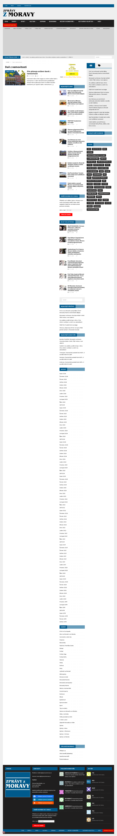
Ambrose (62, 362)
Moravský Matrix (10, 25)
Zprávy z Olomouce (65, 731)
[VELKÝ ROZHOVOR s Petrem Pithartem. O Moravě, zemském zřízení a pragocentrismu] (63, 227)
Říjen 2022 (62, 505)
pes (93, 811)
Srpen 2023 (63, 476)
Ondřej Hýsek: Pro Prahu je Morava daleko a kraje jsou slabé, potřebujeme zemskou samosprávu (76, 251)
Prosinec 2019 (63, 602)
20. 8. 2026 (71, 116)
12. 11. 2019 (71, 292)
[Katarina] (61, 801)
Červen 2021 (63, 550)
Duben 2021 (63, 556)
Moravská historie (64, 680)
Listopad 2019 (63, 605)
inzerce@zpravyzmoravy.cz (44, 776)
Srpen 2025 (63, 408)
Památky (90, 187)
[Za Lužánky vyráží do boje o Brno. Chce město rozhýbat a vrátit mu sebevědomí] (63, 112)
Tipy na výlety (63, 708)
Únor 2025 (62, 425)
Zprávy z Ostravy (64, 734)
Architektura (97, 149)
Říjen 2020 (62, 573)
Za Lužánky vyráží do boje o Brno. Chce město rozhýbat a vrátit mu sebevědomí (76, 112)
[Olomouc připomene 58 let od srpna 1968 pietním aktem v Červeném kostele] (63, 131)
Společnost (73, 28)
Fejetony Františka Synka (66, 646)
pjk (93, 773)
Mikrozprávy (106, 28)
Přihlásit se (63, 751)
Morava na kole (48, 28)
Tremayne (62, 353)
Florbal (61, 648)
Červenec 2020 (64, 582)
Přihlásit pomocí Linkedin (45, 800)
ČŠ (93, 796)
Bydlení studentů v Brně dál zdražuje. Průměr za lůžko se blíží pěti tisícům (76, 164)
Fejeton (103, 158)
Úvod (6, 21)
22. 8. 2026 (71, 96)
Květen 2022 (63, 519)
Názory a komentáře (67, 21)
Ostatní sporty (64, 691)
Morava (90, 184)
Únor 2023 (62, 493)
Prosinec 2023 (63, 465)
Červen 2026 (63, 379)
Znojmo (105, 200)
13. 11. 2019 (71, 269)
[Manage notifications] (3, 832)
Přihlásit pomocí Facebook (45, 796)
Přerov (108, 187)
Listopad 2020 (64, 570)
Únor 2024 (62, 459)
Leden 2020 (63, 599)
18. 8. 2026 (71, 146)
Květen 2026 (63, 382)
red (37, 76)
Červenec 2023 (64, 479)
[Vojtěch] (61, 784)
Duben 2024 (63, 453)
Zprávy (14, 21)
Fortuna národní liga (104, 162)
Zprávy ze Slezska (64, 737)
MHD (104, 181)
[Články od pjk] (89, 775)
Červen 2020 (63, 585)
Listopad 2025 (64, 399)
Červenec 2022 (64, 513)
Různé (98, 28)
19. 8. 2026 (71, 134)
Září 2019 (62, 610)
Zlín (99, 200)
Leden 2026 (63, 394)
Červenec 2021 (64, 548)
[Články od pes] (89, 813)
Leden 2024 (63, 462)
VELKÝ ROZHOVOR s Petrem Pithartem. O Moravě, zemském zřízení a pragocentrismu (76, 228)
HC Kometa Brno (103, 168)
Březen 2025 (63, 422)
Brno (104, 149)
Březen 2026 (63, 388)
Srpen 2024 (63, 442)
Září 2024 (62, 439)
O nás (6, 5)
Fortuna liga (91, 162)
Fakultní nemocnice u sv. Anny (96, 155)
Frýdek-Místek (92, 168)
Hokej (61, 663)
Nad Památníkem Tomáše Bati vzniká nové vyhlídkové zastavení (76, 174)
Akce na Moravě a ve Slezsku (68, 634)
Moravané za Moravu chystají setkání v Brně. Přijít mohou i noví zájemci (76, 102)
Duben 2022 (63, 522)
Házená (62, 660)
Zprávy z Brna (63, 728)
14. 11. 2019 (71, 256)
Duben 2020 (63, 590)
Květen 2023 (63, 485)
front (107, 165)
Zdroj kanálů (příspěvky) (66, 753)
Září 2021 (62, 542)
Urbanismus (91, 197)
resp (93, 788)
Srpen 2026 (63, 374)
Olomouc (97, 184)
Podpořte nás (27, 5)
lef (93, 819)
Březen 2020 (63, 593)
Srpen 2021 (63, 545)
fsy (93, 803)
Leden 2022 (63, 530)
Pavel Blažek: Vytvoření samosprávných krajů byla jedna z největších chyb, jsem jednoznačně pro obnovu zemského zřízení (76, 264)
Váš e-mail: (63, 210)
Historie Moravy (92, 171)
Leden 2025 (63, 428)
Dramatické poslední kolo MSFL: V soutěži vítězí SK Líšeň (72, 358)
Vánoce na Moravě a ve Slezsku (68, 711)
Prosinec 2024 (63, 431)
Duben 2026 (63, 385)
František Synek (98, 165)
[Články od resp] (89, 790)
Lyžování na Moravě (61, 28)
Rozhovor (7, 28)
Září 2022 (62, 508)
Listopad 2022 (64, 502)
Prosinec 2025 (63, 396)
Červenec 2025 (64, 411)
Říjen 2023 (62, 470)
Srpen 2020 (63, 579)
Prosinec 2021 (63, 533)
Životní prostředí (93, 209)
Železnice (97, 206)
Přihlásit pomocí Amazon (45, 803)
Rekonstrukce (92, 190)
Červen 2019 (63, 619)
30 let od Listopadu (65, 631)
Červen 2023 (63, 482)
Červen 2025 (63, 413)
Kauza (89, 174)
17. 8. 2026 (71, 178)
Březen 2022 (63, 525)
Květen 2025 (63, 416)
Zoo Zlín (107, 203)
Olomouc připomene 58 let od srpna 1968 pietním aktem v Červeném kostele (76, 131)
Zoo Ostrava (99, 203)
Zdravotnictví (92, 200)
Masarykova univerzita (100, 178)
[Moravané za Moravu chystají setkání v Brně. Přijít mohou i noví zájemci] (63, 102)
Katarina (62, 357)
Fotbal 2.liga (28, 28)
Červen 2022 (63, 516)
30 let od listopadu (67, 222)
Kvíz (104, 174)
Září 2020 (62, 576)
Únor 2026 (62, 391)
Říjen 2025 (62, 402)
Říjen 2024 (62, 436)
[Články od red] (89, 783)
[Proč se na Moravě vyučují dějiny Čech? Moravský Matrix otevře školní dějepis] (63, 92)
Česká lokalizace (64, 759)
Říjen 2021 (62, 539)
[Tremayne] (61, 793)
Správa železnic (92, 193)
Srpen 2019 (63, 613)
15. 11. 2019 (71, 232)
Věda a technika (17, 28)
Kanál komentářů (64, 756)
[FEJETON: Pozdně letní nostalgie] (63, 122)
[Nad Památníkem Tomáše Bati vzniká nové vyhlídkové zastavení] (63, 174)
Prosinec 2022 (63, 499)
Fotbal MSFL (38, 28)
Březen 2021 (63, 559)
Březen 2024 (63, 456)
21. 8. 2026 (71, 106)
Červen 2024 (63, 448)
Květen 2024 (63, 451)
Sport (23, 21)
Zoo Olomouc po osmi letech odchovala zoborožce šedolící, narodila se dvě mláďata (76, 142)
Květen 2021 (63, 553)
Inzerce (19, 5)
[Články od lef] (89, 821)
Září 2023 (62, 473)
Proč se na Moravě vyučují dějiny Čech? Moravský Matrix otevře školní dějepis (76, 92)
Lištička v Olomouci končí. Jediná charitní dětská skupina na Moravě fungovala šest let (75, 153)
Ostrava (104, 184)
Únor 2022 (62, 528)
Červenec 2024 (64, 445)
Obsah (12, 5)
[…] (52, 84)
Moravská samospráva (66, 683)
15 (76, 281)
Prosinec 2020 (63, 568)
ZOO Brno (90, 203)
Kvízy (99, 21)
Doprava (43, 21)
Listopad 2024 (64, 433)
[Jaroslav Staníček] (61, 775)
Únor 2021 (62, 562)
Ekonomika (52, 21)
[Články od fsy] (89, 806)
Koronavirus (97, 174)
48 (76, 232)
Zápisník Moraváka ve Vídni (86, 28)
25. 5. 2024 (31, 76)
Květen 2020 (63, 587)
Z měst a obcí (63, 720)
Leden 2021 (63, 565)
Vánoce (99, 197)
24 (76, 256)
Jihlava (107, 171)
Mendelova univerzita (94, 181)
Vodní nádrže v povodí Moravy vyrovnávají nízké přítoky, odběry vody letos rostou (75, 185)
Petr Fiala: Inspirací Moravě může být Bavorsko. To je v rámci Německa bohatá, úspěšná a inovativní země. (76, 276)
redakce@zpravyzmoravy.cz (44, 773)
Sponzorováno (63, 703)
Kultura (32, 21)
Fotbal (61, 651)
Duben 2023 (63, 488)
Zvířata (90, 206)
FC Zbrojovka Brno (93, 158)
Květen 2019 (63, 622)
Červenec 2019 (64, 616)
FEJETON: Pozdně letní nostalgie (74, 121)
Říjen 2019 (62, 607)
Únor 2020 (62, 596)
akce (89, 149)
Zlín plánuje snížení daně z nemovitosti (38, 72)
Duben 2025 (63, 419)
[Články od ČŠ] (89, 798)
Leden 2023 (63, 496)
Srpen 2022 (63, 510)
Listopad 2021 (63, 536)
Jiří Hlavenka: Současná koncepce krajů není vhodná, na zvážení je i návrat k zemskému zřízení (76, 288)
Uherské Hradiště (104, 193)
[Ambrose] (61, 808)
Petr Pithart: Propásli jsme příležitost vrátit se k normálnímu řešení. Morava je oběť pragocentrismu (76, 240)
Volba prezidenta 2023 (66, 717)
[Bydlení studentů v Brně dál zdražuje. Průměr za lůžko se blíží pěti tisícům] (63, 164)
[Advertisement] (58, 43)
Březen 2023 (63, 490)
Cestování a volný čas (85, 21)
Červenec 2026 (64, 376)
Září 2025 (62, 405)
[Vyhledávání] (103, 57)
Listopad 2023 (63, 468)
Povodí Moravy (99, 187)
